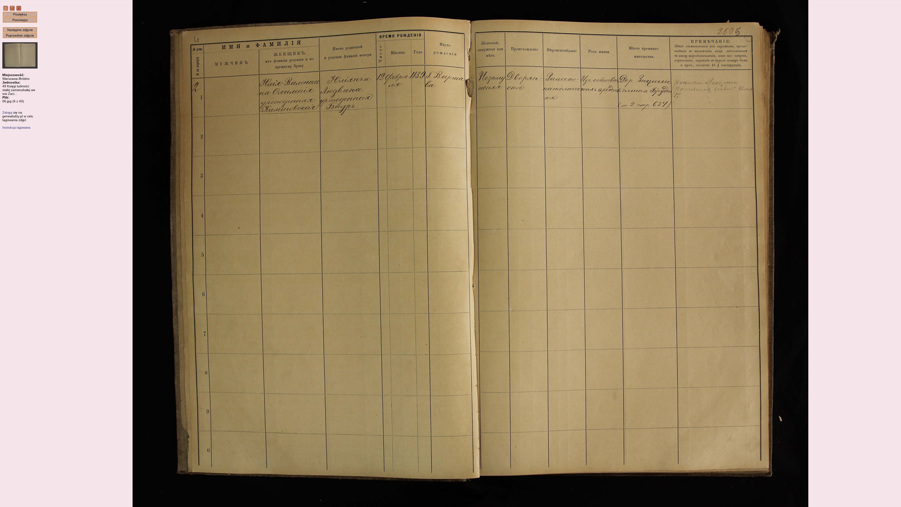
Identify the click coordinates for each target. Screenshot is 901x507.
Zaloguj (7, 112)
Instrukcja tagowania (16, 127)
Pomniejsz (20, 20)
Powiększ (20, 14)
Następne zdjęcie (20, 30)
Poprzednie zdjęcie (20, 35)
